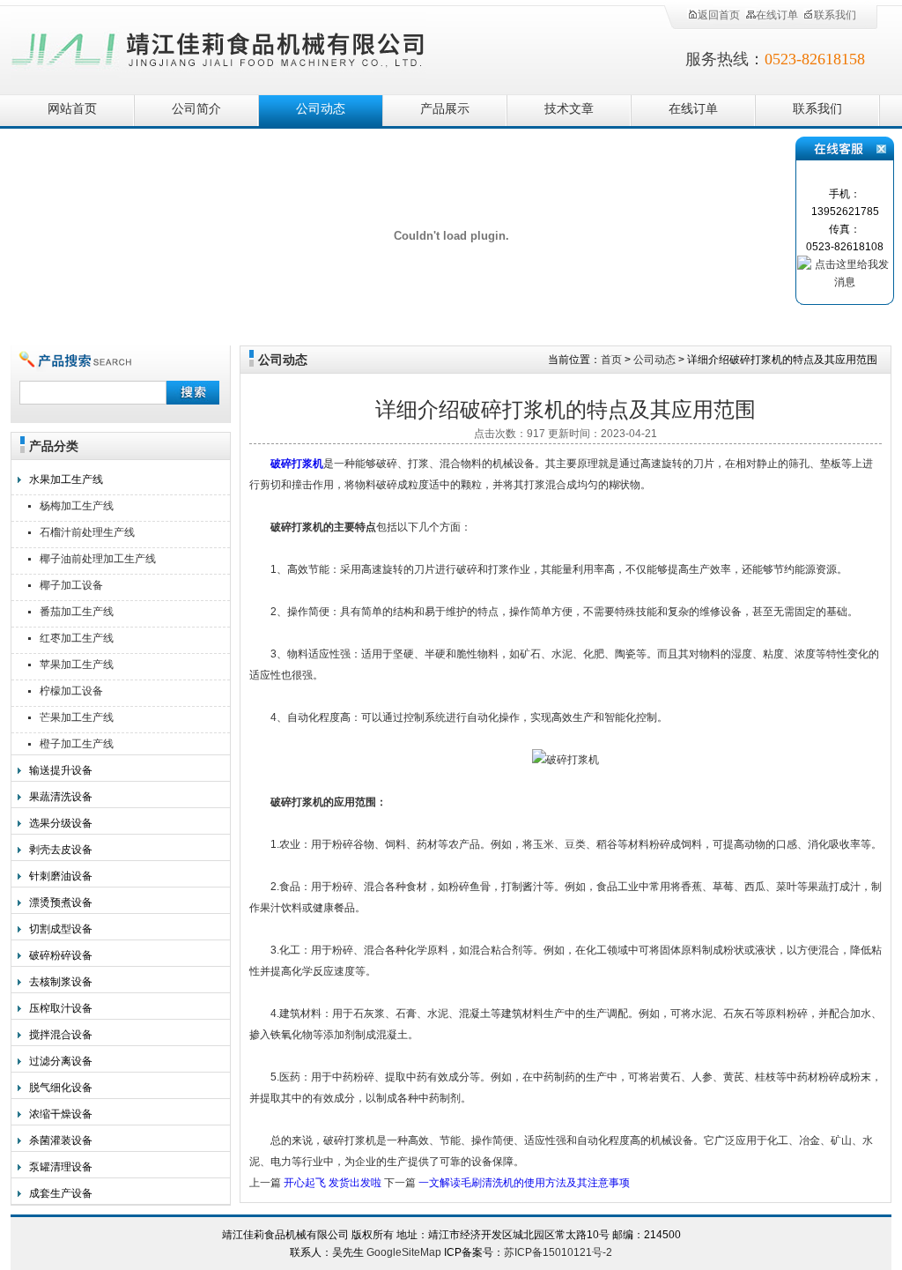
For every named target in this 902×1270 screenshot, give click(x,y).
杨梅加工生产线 (77, 506)
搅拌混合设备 (60, 1035)
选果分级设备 (60, 823)
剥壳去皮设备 (60, 849)
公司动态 (320, 108)
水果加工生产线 (66, 479)
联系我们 (835, 15)
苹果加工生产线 (77, 664)
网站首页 (72, 108)
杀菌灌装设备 (60, 1140)
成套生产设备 (60, 1193)
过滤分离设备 (60, 1061)
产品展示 (444, 108)
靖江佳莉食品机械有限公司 (218, 46)
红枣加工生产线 (77, 638)
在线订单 (777, 15)
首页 (611, 359)
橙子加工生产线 (77, 744)
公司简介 (196, 108)
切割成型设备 (60, 929)
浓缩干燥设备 (60, 1114)
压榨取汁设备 (60, 1008)
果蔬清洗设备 (60, 797)
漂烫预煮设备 (60, 902)
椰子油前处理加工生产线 (98, 559)
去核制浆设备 (60, 982)
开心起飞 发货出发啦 (332, 1183)
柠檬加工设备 (71, 691)
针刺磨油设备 (60, 876)
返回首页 (719, 15)
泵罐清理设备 (60, 1167)
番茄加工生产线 (77, 611)
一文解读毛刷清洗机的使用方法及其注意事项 (524, 1183)
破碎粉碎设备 (60, 955)
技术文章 (569, 108)
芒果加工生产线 (77, 717)
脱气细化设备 (60, 1087)
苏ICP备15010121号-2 (558, 1252)
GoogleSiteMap (403, 1252)
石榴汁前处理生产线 (87, 532)
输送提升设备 (60, 770)
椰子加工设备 (71, 585)
